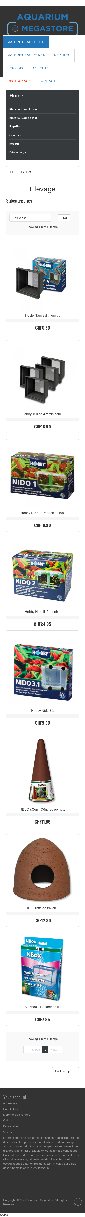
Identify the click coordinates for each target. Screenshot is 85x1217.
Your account (14, 1096)
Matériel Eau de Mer (23, 117)
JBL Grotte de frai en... (42, 908)
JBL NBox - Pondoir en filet (42, 1007)
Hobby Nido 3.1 (42, 710)
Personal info (11, 1126)
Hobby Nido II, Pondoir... (42, 612)
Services (15, 135)
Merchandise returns (16, 1114)
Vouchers (9, 1132)
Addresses (10, 1103)
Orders (7, 1120)
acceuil (14, 143)
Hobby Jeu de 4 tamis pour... (42, 414)
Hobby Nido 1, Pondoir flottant (43, 513)
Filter (64, 217)
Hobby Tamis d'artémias (42, 315)
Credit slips (10, 1109)
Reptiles (15, 126)
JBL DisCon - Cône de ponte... (42, 809)
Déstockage (17, 152)
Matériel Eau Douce (23, 109)
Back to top (65, 1071)
